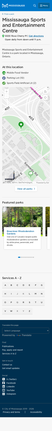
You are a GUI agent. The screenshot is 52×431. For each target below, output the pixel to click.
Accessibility (36, 412)
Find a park (9, 14)
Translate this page (10, 325)
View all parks (24, 189)
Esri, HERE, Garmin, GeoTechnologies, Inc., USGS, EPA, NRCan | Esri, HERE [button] (19, 183)
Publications (8, 346)
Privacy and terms (11, 412)
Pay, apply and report (12, 350)
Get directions (36, 36)
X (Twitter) (11, 379)
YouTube (10, 390)
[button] (6, 91)
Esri (47, 183)
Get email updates (10, 368)
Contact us (7, 364)
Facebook (11, 383)
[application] (26, 135)
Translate (26, 335)
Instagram (11, 394)
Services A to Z (9, 353)
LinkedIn (10, 386)
